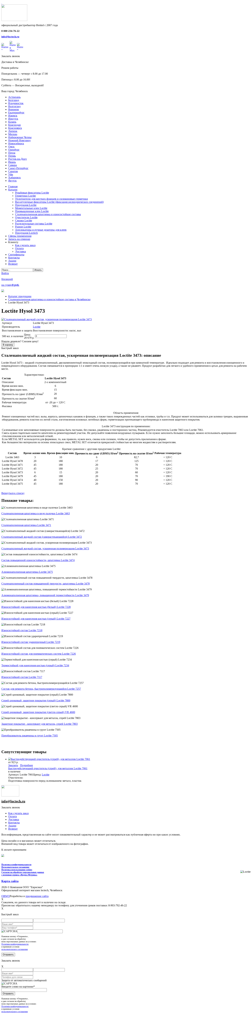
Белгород (13, 100)
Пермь (12, 155)
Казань (12, 121)
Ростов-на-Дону (17, 158)
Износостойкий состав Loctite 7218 (21, 630)
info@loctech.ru (10, 36)
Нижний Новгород (19, 140)
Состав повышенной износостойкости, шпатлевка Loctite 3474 (38, 560)
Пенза (11, 152)
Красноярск (15, 128)
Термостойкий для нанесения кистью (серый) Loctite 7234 (35, 665)
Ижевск (12, 115)
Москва (12, 134)
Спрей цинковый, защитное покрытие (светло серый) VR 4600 (38, 712)
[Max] (13, 46)
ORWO (5, 896)
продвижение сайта (37, 896)
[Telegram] (20, 46)
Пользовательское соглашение (15, 867)
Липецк (12, 131)
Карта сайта (10, 881)
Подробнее (26, 765)
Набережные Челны (20, 137)
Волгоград (14, 106)
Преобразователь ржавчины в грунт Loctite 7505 (29, 735)
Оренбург (14, 149)
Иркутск (13, 118)
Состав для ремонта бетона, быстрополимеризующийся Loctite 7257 (41, 688)
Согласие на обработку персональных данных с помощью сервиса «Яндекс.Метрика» (22, 873)
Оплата (12, 816)
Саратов (13, 171)
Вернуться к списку (13, 493)
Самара (12, 165)
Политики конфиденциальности (14, 944)
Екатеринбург (16, 112)
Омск (11, 146)
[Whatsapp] (4, 46)
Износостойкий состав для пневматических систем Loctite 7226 (38, 653)
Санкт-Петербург (18, 168)
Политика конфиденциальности (16, 864)
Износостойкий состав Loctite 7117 (21, 677)
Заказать (13, 765)
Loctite (36, 326)
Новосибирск (16, 143)
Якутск (12, 180)
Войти (5, 273)
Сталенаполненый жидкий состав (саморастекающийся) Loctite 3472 (41, 536)
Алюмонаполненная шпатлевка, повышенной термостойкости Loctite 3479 (45, 595)
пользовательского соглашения (14, 949)
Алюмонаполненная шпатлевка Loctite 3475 (27, 571)
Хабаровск (14, 177)
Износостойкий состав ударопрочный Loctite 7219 (30, 642)
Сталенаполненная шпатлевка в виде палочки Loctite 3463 (35, 513)
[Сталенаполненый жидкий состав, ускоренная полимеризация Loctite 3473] (46, 319)
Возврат (13, 828)
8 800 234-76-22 (10, 31)
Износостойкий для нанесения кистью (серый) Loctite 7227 (35, 618)
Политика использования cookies (16, 870)
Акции (12, 825)
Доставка (13, 819)
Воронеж (13, 109)
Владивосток (15, 103)
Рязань (12, 162)
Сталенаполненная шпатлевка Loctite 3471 (26, 525)
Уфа (10, 174)
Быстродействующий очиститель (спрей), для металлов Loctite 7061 (47, 768)
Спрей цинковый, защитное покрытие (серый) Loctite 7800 (35, 700)
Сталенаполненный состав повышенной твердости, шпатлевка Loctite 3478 (45, 583)
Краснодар (14, 124)
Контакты (14, 822)
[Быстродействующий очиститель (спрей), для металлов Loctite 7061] (49, 759)
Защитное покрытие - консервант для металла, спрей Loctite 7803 (39, 723)
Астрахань (14, 97)
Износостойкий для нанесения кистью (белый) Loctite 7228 (36, 606)
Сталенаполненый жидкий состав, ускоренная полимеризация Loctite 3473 (45, 548)
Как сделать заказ (18, 813)
